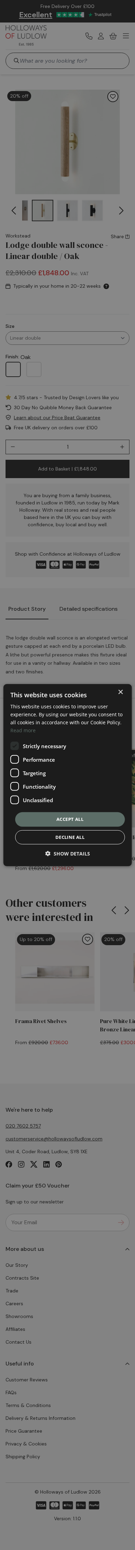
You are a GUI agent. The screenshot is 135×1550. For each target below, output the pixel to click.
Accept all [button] (69, 819)
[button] (67, 854)
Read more (23, 730)
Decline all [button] (69, 837)
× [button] (120, 692)
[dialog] (67, 775)
